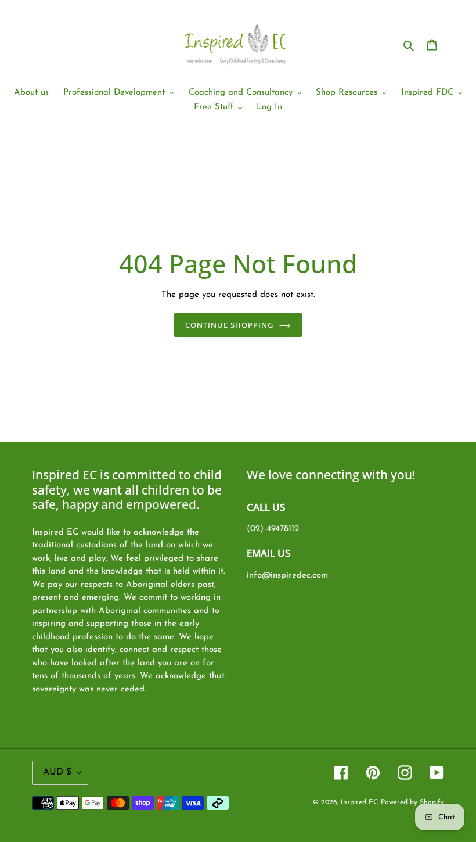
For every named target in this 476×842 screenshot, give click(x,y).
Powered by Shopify (412, 802)
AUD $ (57, 772)
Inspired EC (359, 802)
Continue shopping (229, 325)
